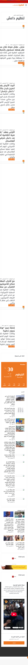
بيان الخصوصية (23, 653)
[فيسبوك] (26, 654)
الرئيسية (22, 15)
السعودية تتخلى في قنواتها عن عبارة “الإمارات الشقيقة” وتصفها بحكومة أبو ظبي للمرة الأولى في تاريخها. (9, 400)
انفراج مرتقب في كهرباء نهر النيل (11, 500)
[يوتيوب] (26, 656)
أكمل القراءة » (21, 63)
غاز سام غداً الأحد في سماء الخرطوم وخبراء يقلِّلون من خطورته (10, 420)
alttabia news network (23, 648)
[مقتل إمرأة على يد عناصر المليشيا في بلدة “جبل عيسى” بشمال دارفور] (20, 490)
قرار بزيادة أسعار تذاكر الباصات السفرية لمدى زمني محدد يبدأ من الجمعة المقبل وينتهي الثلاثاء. (9, 411)
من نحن (25, 651)
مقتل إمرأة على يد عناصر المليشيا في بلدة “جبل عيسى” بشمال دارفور (9, 492)
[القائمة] (26, 5)
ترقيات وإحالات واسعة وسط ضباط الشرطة (9, 456)
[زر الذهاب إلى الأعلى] (27, 657)
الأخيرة (22, 394)
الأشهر (22, 392)
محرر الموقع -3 (21, 45)
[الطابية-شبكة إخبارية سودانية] (18, 5)
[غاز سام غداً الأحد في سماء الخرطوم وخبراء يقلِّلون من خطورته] (20, 424)
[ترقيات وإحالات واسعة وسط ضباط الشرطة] (20, 455)
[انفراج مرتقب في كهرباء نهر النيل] (20, 499)
